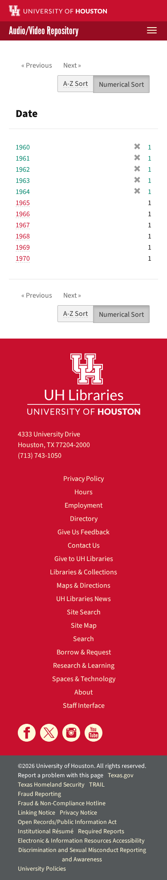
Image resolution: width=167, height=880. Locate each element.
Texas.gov (121, 775)
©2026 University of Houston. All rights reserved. (82, 766)
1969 (23, 247)
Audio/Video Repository (43, 31)
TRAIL (97, 784)
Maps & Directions (83, 585)
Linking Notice (36, 812)
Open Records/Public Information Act (67, 822)
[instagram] (71, 733)
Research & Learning (83, 665)
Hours (83, 492)
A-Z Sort (75, 84)
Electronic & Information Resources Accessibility (81, 840)
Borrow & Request (84, 652)
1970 (23, 258)
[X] (49, 733)
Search (83, 639)
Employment (83, 505)
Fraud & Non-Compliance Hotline (62, 803)
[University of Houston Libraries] (84, 383)
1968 (23, 236)
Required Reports (101, 831)
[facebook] (27, 733)
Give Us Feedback (83, 532)
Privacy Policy (83, 479)
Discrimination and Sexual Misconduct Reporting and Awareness (82, 855)
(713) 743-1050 (39, 455)
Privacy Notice (78, 812)
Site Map (84, 625)
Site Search (84, 612)
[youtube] (93, 733)
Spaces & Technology (83, 679)
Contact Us (84, 545)
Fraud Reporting (39, 794)
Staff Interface (84, 705)
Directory (84, 519)
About (83, 692)
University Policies (42, 868)
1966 (23, 214)
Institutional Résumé (45, 831)
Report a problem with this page (60, 775)
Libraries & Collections (83, 572)
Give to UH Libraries (83, 559)
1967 (23, 225)
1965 (23, 203)
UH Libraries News (83, 599)
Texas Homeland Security (51, 784)
